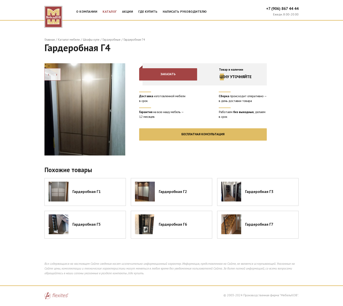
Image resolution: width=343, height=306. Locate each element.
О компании (86, 11)
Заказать (168, 74)
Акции (127, 11)
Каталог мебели (69, 39)
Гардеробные (111, 39)
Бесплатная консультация (202, 134)
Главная (49, 39)
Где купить (147, 11)
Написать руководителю (185, 11)
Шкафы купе (91, 39)
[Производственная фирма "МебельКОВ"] (53, 14)
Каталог (110, 11)
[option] (84, 109)
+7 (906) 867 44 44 (282, 8)
